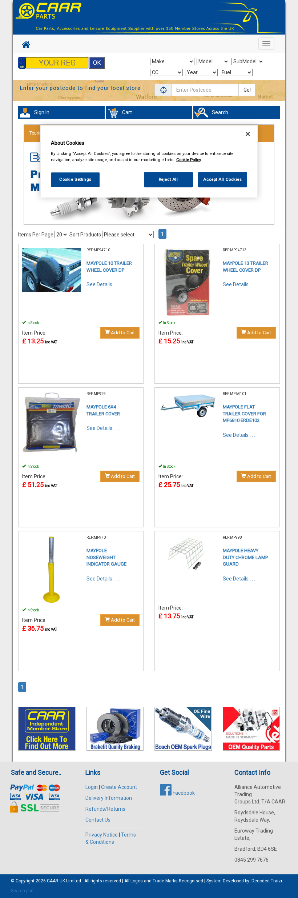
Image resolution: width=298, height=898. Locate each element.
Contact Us (97, 820)
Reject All (168, 179)
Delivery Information (108, 798)
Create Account (119, 787)
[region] (149, 161)
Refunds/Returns (105, 809)
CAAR (53, 880)
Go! (247, 90)
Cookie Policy (188, 159)
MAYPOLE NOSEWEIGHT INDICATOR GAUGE (106, 557)
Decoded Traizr (266, 880)
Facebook (183, 793)
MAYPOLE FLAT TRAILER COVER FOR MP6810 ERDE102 (244, 413)
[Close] (248, 134)
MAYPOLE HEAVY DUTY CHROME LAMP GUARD (245, 557)
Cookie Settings (75, 179)
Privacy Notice (101, 835)
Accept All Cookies (222, 179)
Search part (22, 890)
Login (91, 787)
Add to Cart (122, 332)
